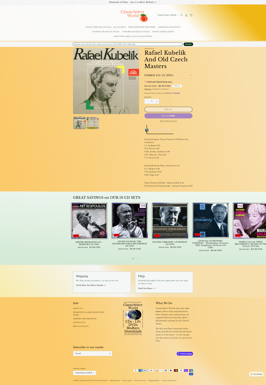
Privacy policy (127, 380)
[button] (181, 15)
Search (188, 44)
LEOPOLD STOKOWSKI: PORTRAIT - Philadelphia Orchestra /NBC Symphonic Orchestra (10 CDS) (210, 244)
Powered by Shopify (100, 380)
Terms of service (140, 380)
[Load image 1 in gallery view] (80, 123)
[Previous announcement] (73, 2)
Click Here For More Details (89, 285)
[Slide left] (128, 259)
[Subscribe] (109, 353)
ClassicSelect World (86, 380)
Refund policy (115, 380)
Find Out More (145, 288)
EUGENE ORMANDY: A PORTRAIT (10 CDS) (170, 243)
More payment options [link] (168, 121)
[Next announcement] (192, 2)
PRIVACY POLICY (81, 326)
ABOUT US (78, 308)
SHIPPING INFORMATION (85, 319)
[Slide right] (137, 259)
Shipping (147, 89)
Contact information (169, 380)
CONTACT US (79, 322)
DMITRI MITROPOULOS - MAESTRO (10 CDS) (89, 243)
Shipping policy (153, 380)
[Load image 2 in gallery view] (93, 123)
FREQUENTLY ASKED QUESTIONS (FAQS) (88, 313)
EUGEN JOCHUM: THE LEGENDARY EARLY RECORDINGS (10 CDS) (129, 243)
